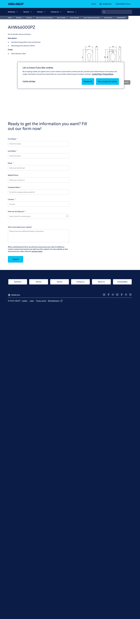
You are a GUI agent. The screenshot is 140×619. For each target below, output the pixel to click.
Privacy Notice (107, 74)
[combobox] (117, 12)
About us (70, 12)
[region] (70, 75)
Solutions (11, 12)
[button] (17, 12)
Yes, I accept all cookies (107, 82)
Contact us (55, 12)
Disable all (88, 82)
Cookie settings (29, 81)
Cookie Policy (97, 74)
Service (26, 12)
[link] (93, 4)
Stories (40, 12)
